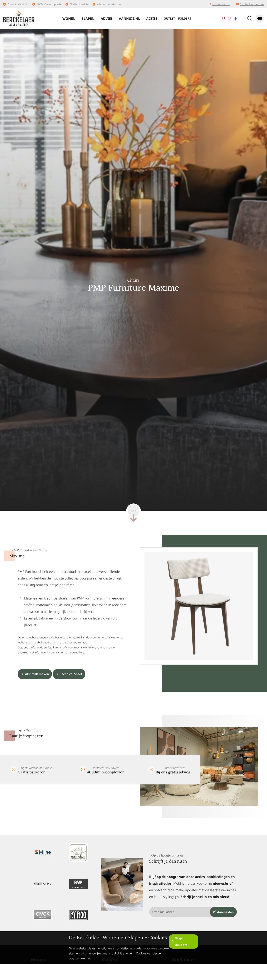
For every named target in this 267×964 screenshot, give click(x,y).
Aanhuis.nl (129, 18)
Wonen (69, 18)
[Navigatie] (260, 18)
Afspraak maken (37, 674)
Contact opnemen (252, 4)
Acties (151, 18)
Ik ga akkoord (181, 941)
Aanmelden (225, 912)
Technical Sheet (71, 674)
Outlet (169, 18)
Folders (184, 18)
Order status (221, 4)
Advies (107, 18)
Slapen (88, 18)
